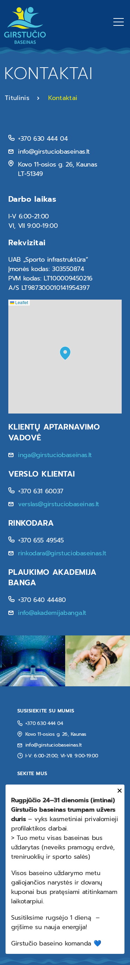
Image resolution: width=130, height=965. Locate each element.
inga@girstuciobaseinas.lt (55, 455)
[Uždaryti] (118, 790)
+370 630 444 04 (44, 723)
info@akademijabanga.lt (52, 613)
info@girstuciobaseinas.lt (53, 745)
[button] (65, 353)
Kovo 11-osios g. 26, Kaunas (55, 734)
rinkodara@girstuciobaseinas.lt (62, 553)
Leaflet (21, 302)
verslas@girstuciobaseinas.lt (58, 504)
